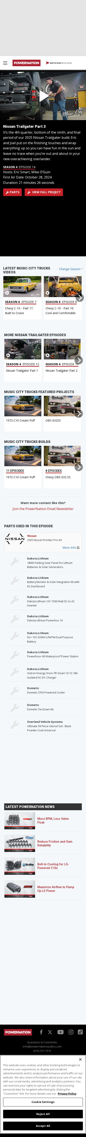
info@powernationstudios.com (42, 1046)
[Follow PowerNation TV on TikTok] (79, 1031)
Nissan (32, 536)
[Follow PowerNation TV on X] (50, 1032)
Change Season (69, 269)
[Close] (80, 1059)
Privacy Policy (67, 1093)
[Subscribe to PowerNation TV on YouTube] (60, 1032)
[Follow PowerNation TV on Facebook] (40, 1031)
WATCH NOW (61, 63)
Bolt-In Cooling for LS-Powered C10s (53, 866)
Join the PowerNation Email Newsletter (43, 508)
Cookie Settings (43, 1102)
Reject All (42, 1114)
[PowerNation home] (18, 1034)
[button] (5, 63)
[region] (43, 1094)
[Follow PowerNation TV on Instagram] (70, 1031)
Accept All (43, 1126)
